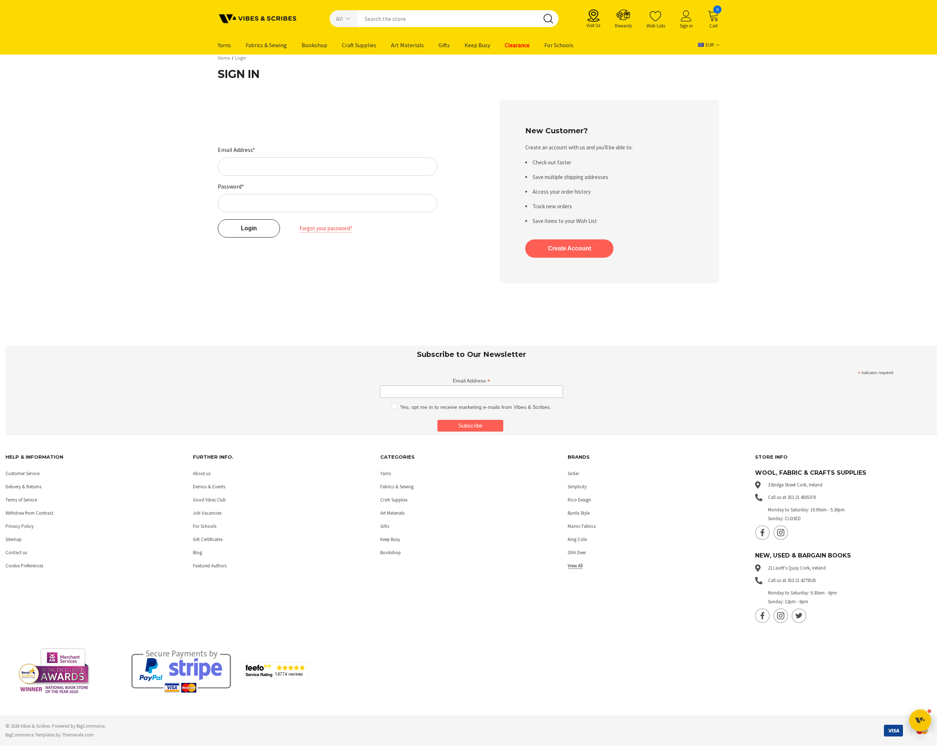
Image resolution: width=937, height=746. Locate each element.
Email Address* (236, 149)
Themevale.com (78, 735)
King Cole (577, 539)
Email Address (471, 380)
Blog (197, 552)
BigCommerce (90, 726)
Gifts (384, 526)
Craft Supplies (393, 500)
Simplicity (577, 487)
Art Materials (392, 513)
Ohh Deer (577, 552)
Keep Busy (390, 539)
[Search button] (548, 18)
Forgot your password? (325, 228)
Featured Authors (210, 566)
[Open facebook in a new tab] (762, 532)
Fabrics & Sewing (397, 487)
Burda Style (579, 513)
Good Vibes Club (209, 500)
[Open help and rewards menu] (920, 720)
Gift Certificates (208, 539)
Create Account (569, 248)
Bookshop (390, 552)
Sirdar (573, 473)
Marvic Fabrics (582, 526)
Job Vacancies (207, 513)
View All (575, 566)
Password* (231, 186)
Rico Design (579, 500)
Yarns (385, 473)
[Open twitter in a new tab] (799, 615)
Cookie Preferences (24, 566)
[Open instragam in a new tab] (780, 532)
